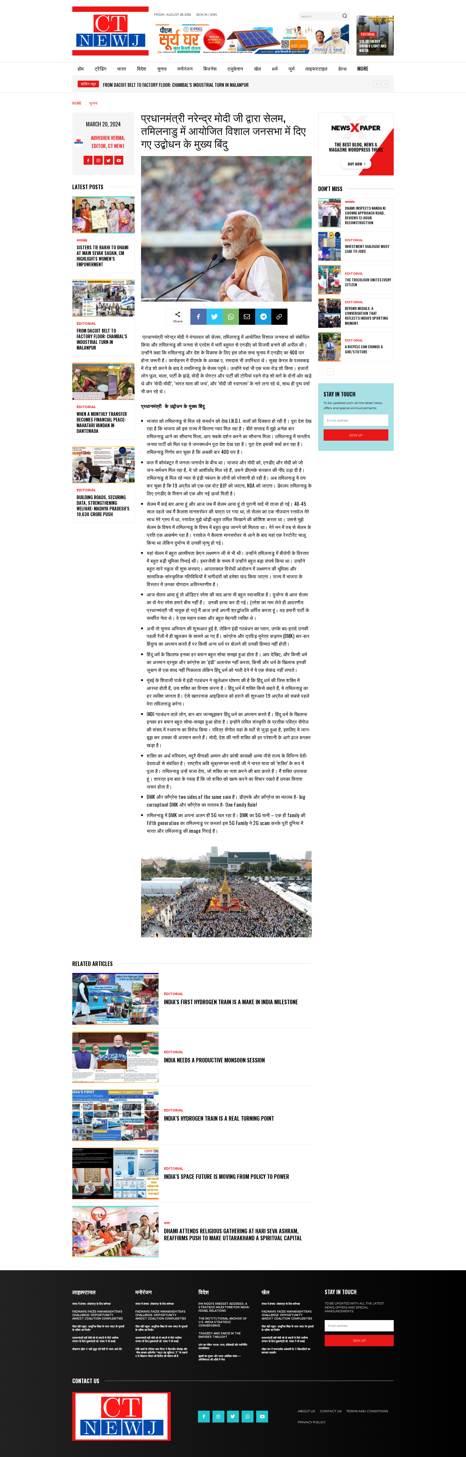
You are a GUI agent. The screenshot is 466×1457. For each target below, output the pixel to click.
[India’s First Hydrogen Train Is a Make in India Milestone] (115, 999)
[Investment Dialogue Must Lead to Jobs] (329, 246)
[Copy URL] (279, 317)
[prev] (376, 84)
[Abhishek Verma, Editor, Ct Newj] (78, 141)
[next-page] (330, 371)
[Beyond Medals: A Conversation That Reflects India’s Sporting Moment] (329, 313)
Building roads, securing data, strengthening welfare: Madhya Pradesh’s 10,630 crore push (103, 505)
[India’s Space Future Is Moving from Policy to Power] (115, 1173)
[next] (385, 84)
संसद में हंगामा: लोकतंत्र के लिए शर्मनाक (91, 1304)
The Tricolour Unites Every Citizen (368, 282)
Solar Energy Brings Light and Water (372, 46)
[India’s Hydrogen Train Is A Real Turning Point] (115, 1115)
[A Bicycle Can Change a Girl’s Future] (329, 346)
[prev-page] (321, 371)
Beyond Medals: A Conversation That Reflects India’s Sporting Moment (366, 315)
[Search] (345, 16)
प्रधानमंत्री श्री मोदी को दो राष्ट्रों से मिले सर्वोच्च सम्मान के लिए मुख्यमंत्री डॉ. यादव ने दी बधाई (95, 1339)
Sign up (356, 435)
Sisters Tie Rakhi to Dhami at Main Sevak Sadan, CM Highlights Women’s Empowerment (102, 255)
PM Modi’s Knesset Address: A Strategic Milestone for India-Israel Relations (224, 1307)
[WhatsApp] (231, 317)
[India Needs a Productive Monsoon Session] (115, 1057)
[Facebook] (88, 160)
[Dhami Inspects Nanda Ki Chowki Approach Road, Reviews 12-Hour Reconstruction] (329, 212)
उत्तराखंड (82, 240)
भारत (167, 1223)
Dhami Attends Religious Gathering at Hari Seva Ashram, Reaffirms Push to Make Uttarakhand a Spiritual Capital (233, 1234)
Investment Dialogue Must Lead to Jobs (367, 248)
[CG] (252, 39)
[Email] (247, 317)
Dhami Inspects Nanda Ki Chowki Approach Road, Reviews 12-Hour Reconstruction (365, 215)
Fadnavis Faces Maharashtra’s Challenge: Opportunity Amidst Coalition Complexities (97, 1315)
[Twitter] (108, 160)
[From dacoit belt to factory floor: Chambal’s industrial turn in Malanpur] (103, 298)
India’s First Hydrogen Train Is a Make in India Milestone (231, 1002)
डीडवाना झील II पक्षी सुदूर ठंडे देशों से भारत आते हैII (97, 1349)
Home (77, 103)
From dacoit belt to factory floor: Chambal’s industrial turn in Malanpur (102, 339)
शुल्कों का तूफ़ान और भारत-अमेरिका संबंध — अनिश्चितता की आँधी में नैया (219, 1357)
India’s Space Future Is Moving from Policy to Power (226, 1176)
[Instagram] (98, 160)
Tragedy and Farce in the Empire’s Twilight (219, 1335)
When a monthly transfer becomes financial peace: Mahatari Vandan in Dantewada (181, 85)
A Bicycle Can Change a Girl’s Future (364, 349)
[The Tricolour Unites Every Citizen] (329, 279)
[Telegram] (263, 317)
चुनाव (94, 103)
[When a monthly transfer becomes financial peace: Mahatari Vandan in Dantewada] (103, 381)
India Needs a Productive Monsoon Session (214, 1060)
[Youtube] (118, 160)
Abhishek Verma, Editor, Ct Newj (108, 141)
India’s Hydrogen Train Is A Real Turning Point (219, 1118)
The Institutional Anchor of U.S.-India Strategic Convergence (222, 1322)
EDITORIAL (368, 34)
